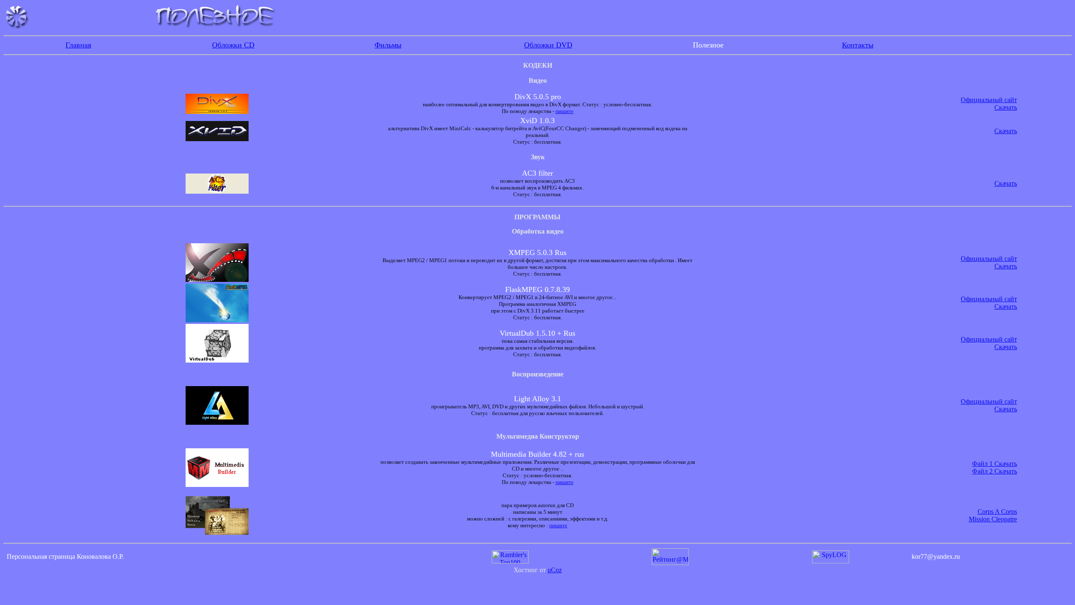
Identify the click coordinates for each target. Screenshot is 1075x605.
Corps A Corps (997, 511)
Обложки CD (233, 45)
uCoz (555, 569)
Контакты (857, 45)
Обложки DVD (548, 45)
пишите (565, 111)
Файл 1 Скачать (994, 463)
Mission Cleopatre (993, 519)
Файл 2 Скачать (994, 471)
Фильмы (388, 45)
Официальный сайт (989, 99)
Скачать (1005, 107)
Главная (78, 45)
